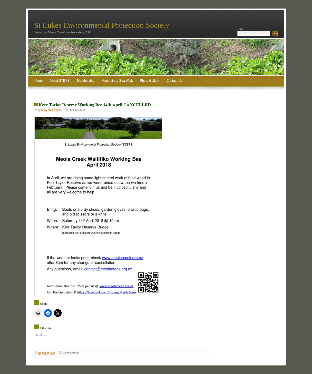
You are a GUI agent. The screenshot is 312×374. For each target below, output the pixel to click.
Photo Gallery (149, 80)
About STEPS (60, 80)
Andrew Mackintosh (49, 109)
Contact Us (174, 80)
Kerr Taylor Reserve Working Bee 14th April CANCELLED (95, 104)
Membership (85, 80)
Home (38, 80)
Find (240, 29)
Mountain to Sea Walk (117, 80)
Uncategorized (46, 352)
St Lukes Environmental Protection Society (101, 25)
